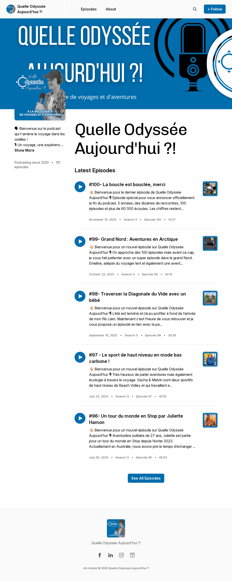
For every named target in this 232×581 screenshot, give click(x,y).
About (111, 9)
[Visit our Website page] (132, 555)
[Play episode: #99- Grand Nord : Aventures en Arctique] (80, 241)
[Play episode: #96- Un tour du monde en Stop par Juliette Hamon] (80, 418)
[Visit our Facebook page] (99, 555)
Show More (24, 150)
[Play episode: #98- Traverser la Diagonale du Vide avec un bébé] (80, 296)
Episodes (89, 9)
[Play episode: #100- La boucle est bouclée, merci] (80, 186)
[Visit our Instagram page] (121, 555)
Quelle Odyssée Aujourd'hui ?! (31, 9)
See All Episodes (146, 478)
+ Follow (215, 9)
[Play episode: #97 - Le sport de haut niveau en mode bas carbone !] (80, 357)
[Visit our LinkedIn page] (110, 555)
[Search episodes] (195, 9)
